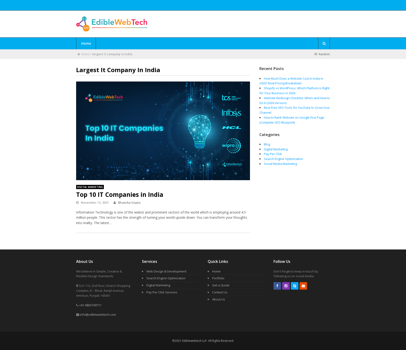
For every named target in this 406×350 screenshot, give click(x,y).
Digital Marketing (90, 187)
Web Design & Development (166, 271)
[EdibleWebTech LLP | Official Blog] (111, 29)
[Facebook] (277, 286)
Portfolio (218, 278)
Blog (267, 144)
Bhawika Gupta (129, 202)
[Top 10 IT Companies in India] (163, 131)
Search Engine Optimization (283, 159)
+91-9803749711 (90, 305)
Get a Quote (221, 285)
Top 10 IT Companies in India (119, 194)
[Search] (324, 43)
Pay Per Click (273, 154)
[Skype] (294, 286)
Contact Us (219, 292)
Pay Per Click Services (161, 292)
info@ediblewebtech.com (98, 314)
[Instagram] (286, 286)
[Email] (303, 286)
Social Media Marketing (280, 164)
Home (86, 43)
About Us (218, 299)
